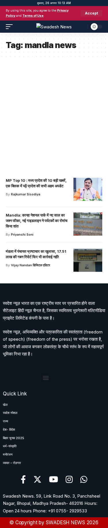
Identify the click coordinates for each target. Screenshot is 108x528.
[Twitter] (37, 480)
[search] (81, 27)
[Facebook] (23, 480)
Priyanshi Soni (22, 234)
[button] (45, 378)
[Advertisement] (54, 114)
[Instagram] (69, 480)
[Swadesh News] (54, 26)
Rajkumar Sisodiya (25, 194)
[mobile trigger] (11, 26)
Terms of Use (32, 16)
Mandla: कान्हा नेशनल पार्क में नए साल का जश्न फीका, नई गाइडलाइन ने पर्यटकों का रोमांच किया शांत (36, 220)
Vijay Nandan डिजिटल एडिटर (30, 265)
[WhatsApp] (84, 480)
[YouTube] (53, 480)
